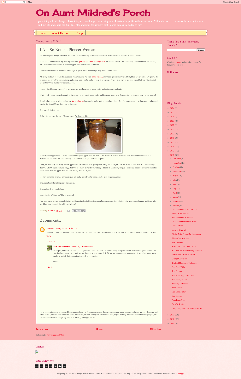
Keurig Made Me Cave (180, 213)
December (177, 158)
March (175, 197)
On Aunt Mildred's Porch (93, 12)
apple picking (97, 76)
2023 (172, 121)
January (176, 205)
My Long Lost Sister (180, 283)
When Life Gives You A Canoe (184, 246)
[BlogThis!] (76, 210)
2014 (172, 146)
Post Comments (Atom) (56, 334)
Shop (80, 33)
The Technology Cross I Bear (183, 275)
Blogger (181, 373)
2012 (172, 155)
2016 (172, 138)
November (177, 162)
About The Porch (61, 33)
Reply (48, 236)
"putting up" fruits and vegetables (92, 61)
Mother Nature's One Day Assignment (186, 234)
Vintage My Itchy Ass (180, 238)
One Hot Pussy (177, 296)
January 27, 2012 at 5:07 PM (66, 228)
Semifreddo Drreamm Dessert (183, 254)
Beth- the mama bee (61, 246)
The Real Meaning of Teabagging (184, 263)
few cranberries (78, 101)
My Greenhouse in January (182, 217)
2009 (172, 323)
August (176, 175)
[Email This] (73, 210)
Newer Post (42, 329)
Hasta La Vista (177, 225)
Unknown (50, 228)
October (176, 167)
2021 (172, 129)
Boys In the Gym (178, 300)
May (175, 188)
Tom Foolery (177, 271)
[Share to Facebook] (81, 210)
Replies (52, 241)
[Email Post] (69, 210)
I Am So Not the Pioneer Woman (184, 221)
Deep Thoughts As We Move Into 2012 (187, 308)
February (176, 201)
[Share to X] (79, 210)
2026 (172, 108)
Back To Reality (178, 304)
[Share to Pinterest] (84, 210)
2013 (172, 150)
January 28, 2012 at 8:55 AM (82, 246)
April (175, 192)
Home (42, 33)
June (175, 184)
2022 (172, 125)
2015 (172, 142)
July (174, 180)
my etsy (178, 62)
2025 (172, 112)
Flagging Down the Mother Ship (184, 209)
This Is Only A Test (179, 279)
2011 (172, 314)
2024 (172, 116)
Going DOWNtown (179, 258)
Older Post (156, 329)
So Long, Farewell (179, 230)
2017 (172, 133)
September (177, 171)
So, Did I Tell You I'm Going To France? (187, 250)
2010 (172, 319)
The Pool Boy (177, 287)
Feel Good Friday (179, 267)
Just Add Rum (177, 242)
